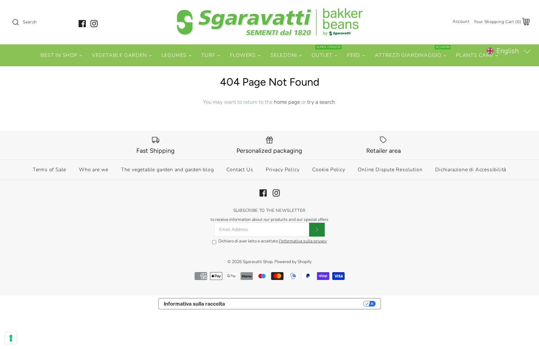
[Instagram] (94, 23)
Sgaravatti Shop (258, 262)
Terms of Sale (49, 169)
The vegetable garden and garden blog (167, 169)
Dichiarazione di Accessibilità (470, 169)
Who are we (93, 169)
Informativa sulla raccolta (194, 304)
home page (287, 102)
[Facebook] (82, 23)
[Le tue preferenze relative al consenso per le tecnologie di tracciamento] (11, 338)
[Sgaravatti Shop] (269, 10)
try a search (321, 102)
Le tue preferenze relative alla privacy (297, 304)
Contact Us (239, 169)
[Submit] (317, 230)
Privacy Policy (282, 169)
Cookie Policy (328, 169)
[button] (508, 51)
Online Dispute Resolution (390, 169)
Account (461, 21)
